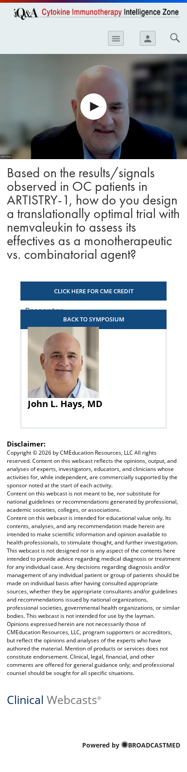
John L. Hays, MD (65, 404)
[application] (93, 106)
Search (174, 37)
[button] (93, 106)
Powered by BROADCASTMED (131, 745)
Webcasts (54, 699)
